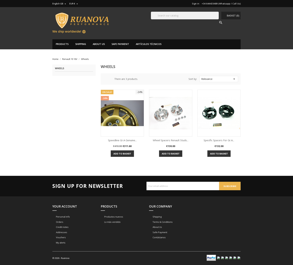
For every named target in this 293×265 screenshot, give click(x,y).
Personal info (62, 216)
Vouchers (60, 237)
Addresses (61, 232)
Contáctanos (159, 237)
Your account (64, 206)
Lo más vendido (112, 221)
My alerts (60, 242)
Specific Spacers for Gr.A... (219, 140)
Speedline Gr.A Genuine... (122, 140)
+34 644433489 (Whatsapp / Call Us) (221, 3)
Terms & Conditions (162, 221)
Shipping (80, 44)
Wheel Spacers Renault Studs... (170, 140)
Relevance (218, 79)
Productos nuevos (113, 216)
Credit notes (62, 227)
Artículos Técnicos (148, 44)
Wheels (59, 68)
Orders (59, 221)
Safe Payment (120, 44)
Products (62, 44)
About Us (99, 44)
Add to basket (122, 153)
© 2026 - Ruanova (60, 258)
